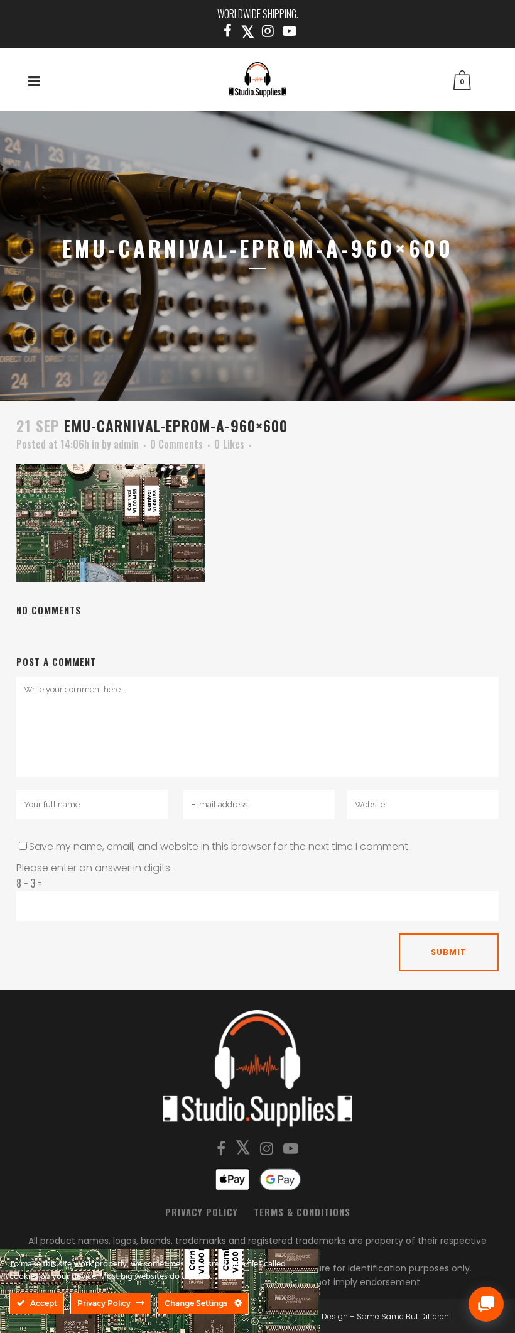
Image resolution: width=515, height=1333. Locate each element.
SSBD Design (323, 1316)
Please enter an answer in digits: (94, 868)
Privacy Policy (201, 1212)
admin (126, 444)
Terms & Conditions (302, 1212)
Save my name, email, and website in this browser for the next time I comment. (219, 846)
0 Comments (176, 444)
